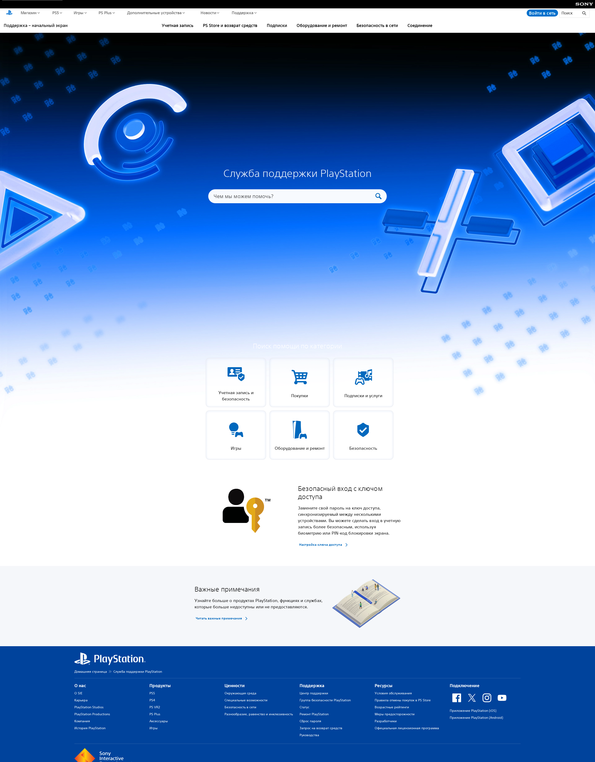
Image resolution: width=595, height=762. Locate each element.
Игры (78, 12)
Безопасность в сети (377, 25)
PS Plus (105, 12)
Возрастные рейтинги (392, 707)
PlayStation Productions (92, 714)
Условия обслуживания (393, 693)
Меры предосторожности (395, 714)
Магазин (28, 12)
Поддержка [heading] (312, 685)
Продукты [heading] (160, 685)
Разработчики (386, 721)
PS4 (152, 700)
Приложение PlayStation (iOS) (473, 711)
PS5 (55, 12)
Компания (82, 721)
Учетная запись (177, 25)
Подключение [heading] (464, 685)
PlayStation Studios (89, 707)
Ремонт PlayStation (314, 714)
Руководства (309, 735)
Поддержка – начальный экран (36, 25)
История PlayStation (90, 728)
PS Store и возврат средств (230, 25)
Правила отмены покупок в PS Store (403, 700)
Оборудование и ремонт (322, 25)
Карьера (81, 700)
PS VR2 (154, 707)
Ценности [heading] (235, 685)
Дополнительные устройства (154, 12)
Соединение (419, 25)
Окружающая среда (240, 693)
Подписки (277, 25)
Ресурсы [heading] (383, 685)
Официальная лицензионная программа (407, 728)
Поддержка (242, 12)
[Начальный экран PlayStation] (9, 13)
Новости (208, 12)
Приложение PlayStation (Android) (476, 717)
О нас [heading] (80, 685)
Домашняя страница (90, 671)
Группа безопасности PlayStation (325, 700)
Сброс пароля (310, 721)
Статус (304, 707)
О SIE (78, 693)
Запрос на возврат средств (321, 728)
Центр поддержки (314, 693)
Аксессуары (158, 721)
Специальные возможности (246, 700)
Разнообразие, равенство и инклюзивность (259, 714)
